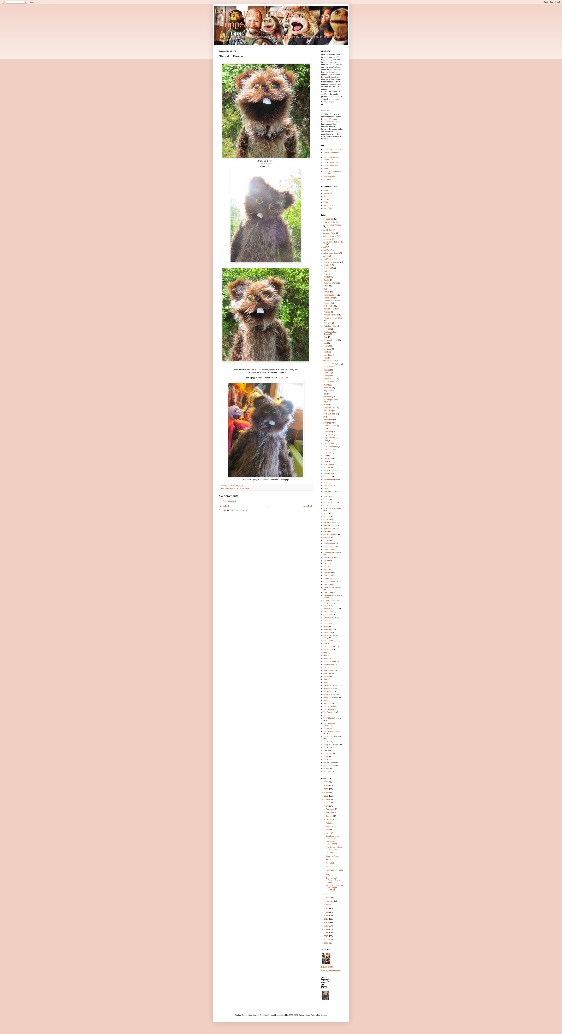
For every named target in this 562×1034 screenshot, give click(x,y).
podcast (326, 569)
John (328, 866)
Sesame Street (329, 647)
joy (324, 417)
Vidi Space (327, 754)
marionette (327, 477)
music (325, 520)
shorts (325, 658)
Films (325, 358)
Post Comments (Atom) (239, 510)
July (328, 826)
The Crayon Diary (330, 709)
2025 (326, 786)
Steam (326, 679)
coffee (325, 286)
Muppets (326, 517)
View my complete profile (331, 971)
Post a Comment (229, 501)
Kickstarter (327, 432)
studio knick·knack (330, 697)
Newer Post (224, 506)
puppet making (329, 581)
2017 (326, 912)
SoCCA (326, 668)
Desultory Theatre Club (332, 318)
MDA (325, 483)
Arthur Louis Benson (331, 253)
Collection (327, 289)
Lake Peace (328, 450)
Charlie (326, 280)
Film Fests (327, 352)
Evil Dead (327, 349)
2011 (326, 933)
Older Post (307, 506)
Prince (326, 575)
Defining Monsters (330, 315)
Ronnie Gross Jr (329, 618)
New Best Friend (330, 525)
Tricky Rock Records (331, 745)
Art (324, 247)
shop (325, 653)
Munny (326, 514)
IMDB (325, 169)
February (330, 901)
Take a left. (330, 863)
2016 (326, 916)
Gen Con (327, 373)
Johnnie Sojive (329, 408)
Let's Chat (327, 453)
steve (325, 682)
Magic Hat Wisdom (330, 471)
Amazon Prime (329, 233)
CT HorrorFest (329, 306)
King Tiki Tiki (328, 435)
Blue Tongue (328, 271)
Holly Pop (327, 388)
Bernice (326, 265)
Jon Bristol (328, 967)
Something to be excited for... (332, 837)
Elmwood (327, 139)
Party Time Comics (330, 558)
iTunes (326, 196)
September (330, 819)
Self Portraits (328, 641)
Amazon (326, 190)
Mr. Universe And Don (332, 508)
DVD (325, 337)
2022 (326, 796)
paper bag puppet (330, 546)
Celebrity (327, 277)
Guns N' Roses (329, 379)
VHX (325, 751)
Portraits (326, 572)
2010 (326, 936)
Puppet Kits (328, 578)
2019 (326, 806)
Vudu (325, 202)
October (329, 816)
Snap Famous (329, 664)
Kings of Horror (329, 438)
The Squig (327, 742)
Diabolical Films (329, 326)
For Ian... (329, 860)
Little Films (327, 459)
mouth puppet (244, 488)
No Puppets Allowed (331, 529)
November (330, 813)
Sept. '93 (326, 644)
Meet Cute (327, 485)
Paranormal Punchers (332, 552)
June (328, 830)
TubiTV (326, 199)
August (329, 823)
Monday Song (329, 502)
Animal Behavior (330, 236)
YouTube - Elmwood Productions (331, 158)
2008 (326, 943)
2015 (326, 919)
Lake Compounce (330, 447)
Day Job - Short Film (331, 309)
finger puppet (328, 361)
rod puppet (327, 615)
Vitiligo (326, 757)
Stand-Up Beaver (332, 856)
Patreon (326, 560)
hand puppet (328, 382)
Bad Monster (328, 259)
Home (266, 506)
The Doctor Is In (329, 712)
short (325, 656)
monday (326, 500)
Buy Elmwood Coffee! (332, 163)
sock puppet (328, 670)
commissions (230, 488)
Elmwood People (330, 340)
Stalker (326, 676)
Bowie (325, 274)
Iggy (325, 394)
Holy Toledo (328, 391)
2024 (326, 789)
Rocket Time (328, 612)
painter (326, 540)
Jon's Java (327, 411)
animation (327, 239)
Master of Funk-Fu (330, 479)
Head (325, 385)
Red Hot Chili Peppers (332, 587)
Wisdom (326, 768)
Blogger (324, 1015)
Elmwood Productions (330, 77)
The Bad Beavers (330, 706)
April (328, 894)
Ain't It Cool (327, 230)
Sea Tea (326, 633)
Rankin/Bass (328, 584)
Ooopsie (326, 537)
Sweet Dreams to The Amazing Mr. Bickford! (334, 888)
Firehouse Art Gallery (331, 364)
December (330, 809)
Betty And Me (328, 268)
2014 (326, 923)
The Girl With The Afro (332, 718)
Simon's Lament (329, 662)
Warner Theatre (329, 762)
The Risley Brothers (331, 731)
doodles (326, 329)
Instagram (327, 180)
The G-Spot (328, 715)
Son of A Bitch (328, 673)
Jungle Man (328, 420)
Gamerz (326, 370)
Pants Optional (329, 177)
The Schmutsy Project (332, 737)
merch (325, 488)
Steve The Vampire (331, 685)
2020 (326, 803)
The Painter (328, 728)
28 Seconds (328, 219)
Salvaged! (327, 621)
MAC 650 (327, 468)
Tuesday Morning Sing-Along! (333, 843)
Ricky (328, 875)
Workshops (327, 772)
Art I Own (327, 250)
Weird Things (328, 766)
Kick (325, 429)
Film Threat (327, 355)
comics (326, 292)
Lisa (325, 456)
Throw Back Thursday (334, 870)
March (328, 898)
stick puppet (328, 688)
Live (325, 462)
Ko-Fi (325, 441)
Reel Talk (327, 592)
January (329, 905)
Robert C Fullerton (330, 609)
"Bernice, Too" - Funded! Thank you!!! (333, 880)
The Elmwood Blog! (331, 165)
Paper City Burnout (331, 549)
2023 (326, 792)
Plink (325, 566)
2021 (326, 799)
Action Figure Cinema (332, 225)
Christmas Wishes (330, 283)
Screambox (328, 624)
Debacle (326, 312)
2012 (326, 929)
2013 (326, 926)
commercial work (330, 295)
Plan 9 (326, 563)
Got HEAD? (328, 208)
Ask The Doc (328, 256)
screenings (327, 629)
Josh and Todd (329, 414)
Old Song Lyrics (329, 535)
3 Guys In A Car (329, 222)
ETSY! (285, 378)
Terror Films (328, 205)
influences (327, 397)
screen (326, 627)
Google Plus (328, 193)
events (326, 346)
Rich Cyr (326, 606)
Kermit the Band (329, 426)
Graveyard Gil (328, 376)
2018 (326, 909)
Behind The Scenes (331, 262)
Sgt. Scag (327, 650)
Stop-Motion (328, 691)
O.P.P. (325, 531)
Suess (325, 700)
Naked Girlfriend (329, 523)
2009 (326, 940)
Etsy (237, 488)
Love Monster (328, 465)
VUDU (326, 760)
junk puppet (328, 423)
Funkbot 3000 (328, 367)
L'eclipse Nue (328, 444)
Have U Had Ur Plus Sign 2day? (334, 848)
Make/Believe (328, 473)
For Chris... (330, 853)
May (328, 833)
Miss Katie (327, 496)
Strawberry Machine (331, 694)
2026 (326, 782)
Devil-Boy (327, 323)
